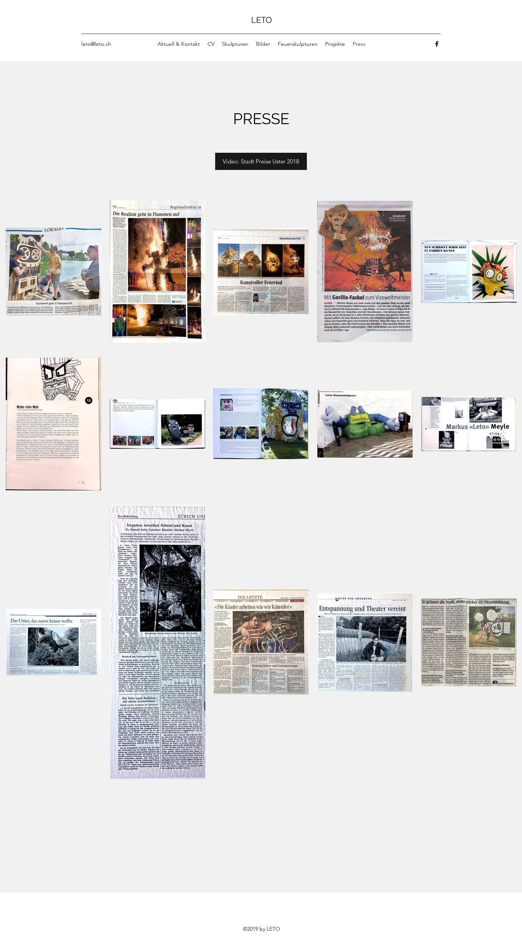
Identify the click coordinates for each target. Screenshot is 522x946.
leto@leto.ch (96, 43)
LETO (261, 20)
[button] (261, 161)
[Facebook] (437, 44)
